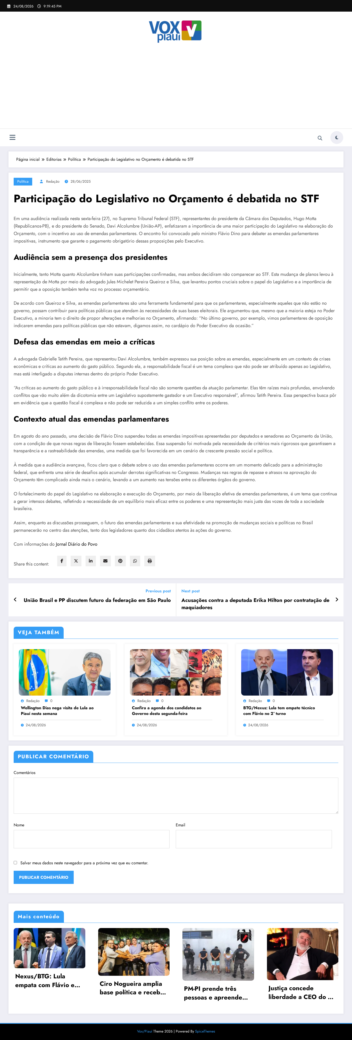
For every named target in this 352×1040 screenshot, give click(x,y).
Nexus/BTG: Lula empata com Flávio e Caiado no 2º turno (44, 980)
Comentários (24, 773)
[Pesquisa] (320, 138)
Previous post (158, 590)
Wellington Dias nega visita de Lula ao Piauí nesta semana (57, 710)
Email (180, 825)
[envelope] (105, 561)
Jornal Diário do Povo (76, 544)
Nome (19, 825)
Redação (53, 181)
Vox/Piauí (145, 1031)
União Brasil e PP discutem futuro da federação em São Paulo (97, 600)
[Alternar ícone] (12, 138)
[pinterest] (120, 561)
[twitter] (76, 561)
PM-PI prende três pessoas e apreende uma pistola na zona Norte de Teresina (213, 993)
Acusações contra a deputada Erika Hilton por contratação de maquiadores (255, 604)
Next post (190, 590)
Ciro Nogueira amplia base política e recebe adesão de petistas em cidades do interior (132, 988)
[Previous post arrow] (15, 600)
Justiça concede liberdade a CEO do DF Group (302, 992)
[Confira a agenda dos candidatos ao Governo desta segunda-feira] (176, 672)
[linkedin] (91, 561)
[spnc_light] (336, 137)
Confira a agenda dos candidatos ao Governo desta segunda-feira (166, 710)
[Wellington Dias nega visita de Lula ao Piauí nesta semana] (65, 672)
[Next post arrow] (336, 600)
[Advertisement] (176, 90)
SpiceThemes (205, 1031)
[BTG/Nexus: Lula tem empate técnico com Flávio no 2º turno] (287, 672)
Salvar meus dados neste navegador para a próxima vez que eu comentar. (84, 863)
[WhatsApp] (135, 561)
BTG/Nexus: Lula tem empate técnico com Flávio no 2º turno (279, 710)
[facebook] (61, 561)
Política (23, 181)
